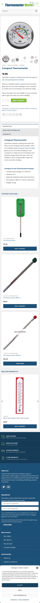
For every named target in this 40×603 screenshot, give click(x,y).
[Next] (35, 35)
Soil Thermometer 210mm (11, 298)
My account (8, 544)
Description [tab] (7, 126)
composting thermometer (14, 80)
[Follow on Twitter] (4, 487)
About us (7, 558)
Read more (20, 363)
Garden (22, 65)
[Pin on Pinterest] (17, 114)
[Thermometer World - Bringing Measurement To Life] (19, 4)
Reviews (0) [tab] (7, 134)
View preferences (19, 595)
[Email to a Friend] (13, 114)
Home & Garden (13, 65)
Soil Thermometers (11, 110)
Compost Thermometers (16, 108)
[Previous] (5, 35)
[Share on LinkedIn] (20, 114)
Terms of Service (13, 522)
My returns (8, 540)
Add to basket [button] (20, 249)
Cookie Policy (14, 599)
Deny (20, 590)
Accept (20, 585)
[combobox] (19, 11)
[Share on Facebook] (7, 114)
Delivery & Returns (10, 562)
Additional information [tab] (11, 130)
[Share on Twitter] (10, 114)
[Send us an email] (8, 487)
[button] (37, 568)
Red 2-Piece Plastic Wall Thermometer (16, 418)
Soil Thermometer (9, 240)
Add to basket (19, 100)
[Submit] (36, 11)
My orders (7, 536)
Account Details (9, 547)
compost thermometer (26, 148)
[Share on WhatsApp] (3, 114)
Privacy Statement (24, 599)
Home (4, 65)
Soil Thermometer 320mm (12, 355)
